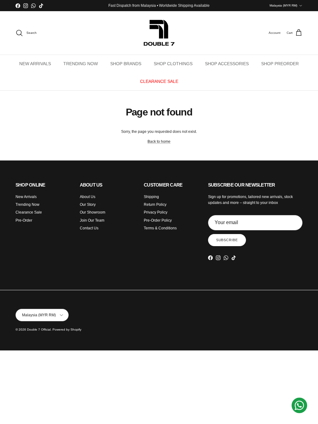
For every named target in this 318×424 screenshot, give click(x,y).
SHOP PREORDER (280, 63)
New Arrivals (26, 197)
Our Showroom (92, 212)
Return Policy (155, 204)
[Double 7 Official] (159, 32)
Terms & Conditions (160, 228)
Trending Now (27, 204)
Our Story (88, 204)
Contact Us (89, 228)
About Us (87, 197)
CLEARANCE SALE (159, 81)
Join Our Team (92, 220)
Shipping (151, 197)
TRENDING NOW (80, 63)
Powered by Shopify (66, 329)
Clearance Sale (29, 212)
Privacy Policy (155, 212)
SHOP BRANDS (125, 63)
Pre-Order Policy (158, 220)
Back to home (159, 141)
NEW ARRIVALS (35, 63)
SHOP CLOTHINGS (173, 63)
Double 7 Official (39, 329)
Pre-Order (24, 220)
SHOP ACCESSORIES (227, 63)
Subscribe (227, 240)
